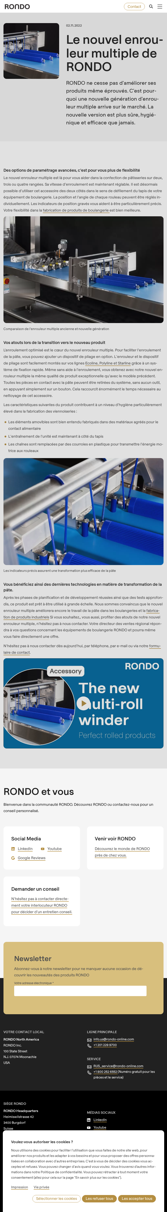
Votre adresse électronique (33, 983)
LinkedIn (25, 848)
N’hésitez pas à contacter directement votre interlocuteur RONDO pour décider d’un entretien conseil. (41, 905)
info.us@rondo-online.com (114, 1039)
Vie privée (41, 1187)
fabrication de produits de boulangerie (76, 210)
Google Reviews (31, 857)
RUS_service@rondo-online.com (118, 1066)
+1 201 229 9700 (105, 1045)
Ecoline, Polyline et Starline (108, 363)
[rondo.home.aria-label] (17, 6)
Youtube (54, 848)
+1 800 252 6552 (106, 1071)
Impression (19, 1187)
